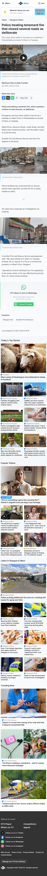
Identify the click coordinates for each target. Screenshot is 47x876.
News (4, 20)
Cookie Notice (6, 855)
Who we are (5, 852)
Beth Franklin (22, 83)
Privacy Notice (28, 852)
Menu (7, 3)
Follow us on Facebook (14, 837)
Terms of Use (16, 852)
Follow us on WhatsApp (14, 842)
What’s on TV (7, 827)
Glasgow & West (16, 20)
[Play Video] (23, 58)
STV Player (6, 824)
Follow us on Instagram (14, 846)
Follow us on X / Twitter (14, 833)
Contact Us (40, 852)
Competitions (30, 824)
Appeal (27, 827)
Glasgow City (8, 320)
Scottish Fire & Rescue (24, 320)
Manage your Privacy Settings (14, 861)
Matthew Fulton (8, 83)
